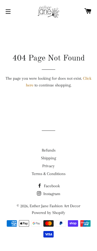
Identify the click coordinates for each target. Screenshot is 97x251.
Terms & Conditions (48, 173)
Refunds (49, 150)
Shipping (48, 158)
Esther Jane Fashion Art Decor (55, 205)
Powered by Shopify (48, 212)
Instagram (51, 193)
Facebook (51, 185)
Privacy (48, 165)
